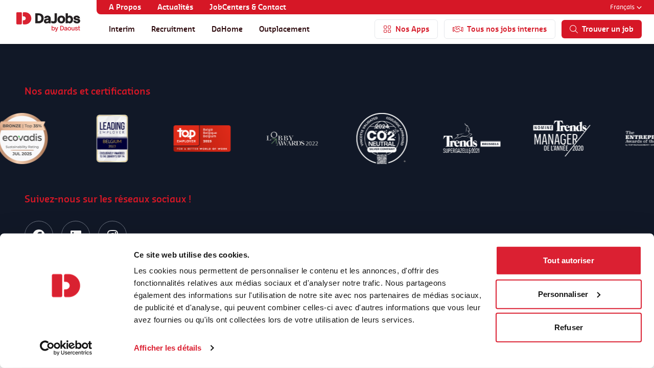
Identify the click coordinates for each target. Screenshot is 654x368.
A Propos (125, 7)
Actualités (175, 7)
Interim (122, 29)
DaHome (227, 29)
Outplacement (284, 29)
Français (622, 7)
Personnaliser (563, 293)
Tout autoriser (568, 260)
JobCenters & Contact (247, 7)
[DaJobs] (48, 22)
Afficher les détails (167, 347)
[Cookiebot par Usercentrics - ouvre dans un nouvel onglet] (66, 348)
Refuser (568, 327)
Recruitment (173, 29)
